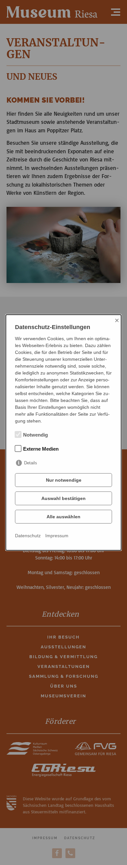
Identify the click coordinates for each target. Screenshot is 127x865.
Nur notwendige (63, 480)
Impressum (56, 535)
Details (30, 462)
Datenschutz (28, 535)
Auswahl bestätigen (63, 498)
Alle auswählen (63, 516)
